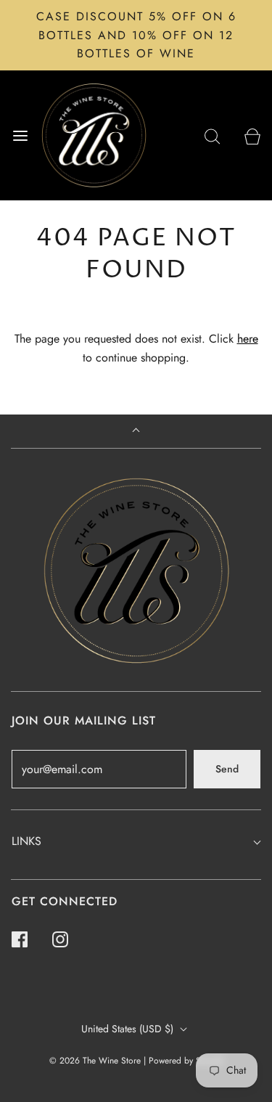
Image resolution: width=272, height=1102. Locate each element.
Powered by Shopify (186, 1060)
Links (26, 841)
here (247, 338)
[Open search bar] (212, 135)
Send (227, 769)
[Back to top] (136, 432)
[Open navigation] (20, 135)
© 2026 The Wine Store (95, 1060)
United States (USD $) (128, 1028)
